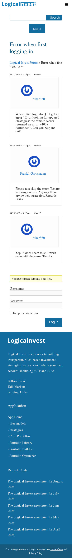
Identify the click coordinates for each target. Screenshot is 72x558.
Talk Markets (17, 386)
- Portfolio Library (20, 442)
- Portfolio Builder (20, 449)
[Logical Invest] (19, 4)
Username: (17, 288)
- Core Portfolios (19, 436)
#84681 (37, 145)
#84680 (37, 74)
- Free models (17, 423)
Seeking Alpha (18, 392)
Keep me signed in (25, 313)
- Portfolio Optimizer (22, 455)
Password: (16, 301)
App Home (15, 417)
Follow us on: (17, 381)
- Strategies (15, 430)
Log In (37, 28)
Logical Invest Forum (24, 62)
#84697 (37, 213)
